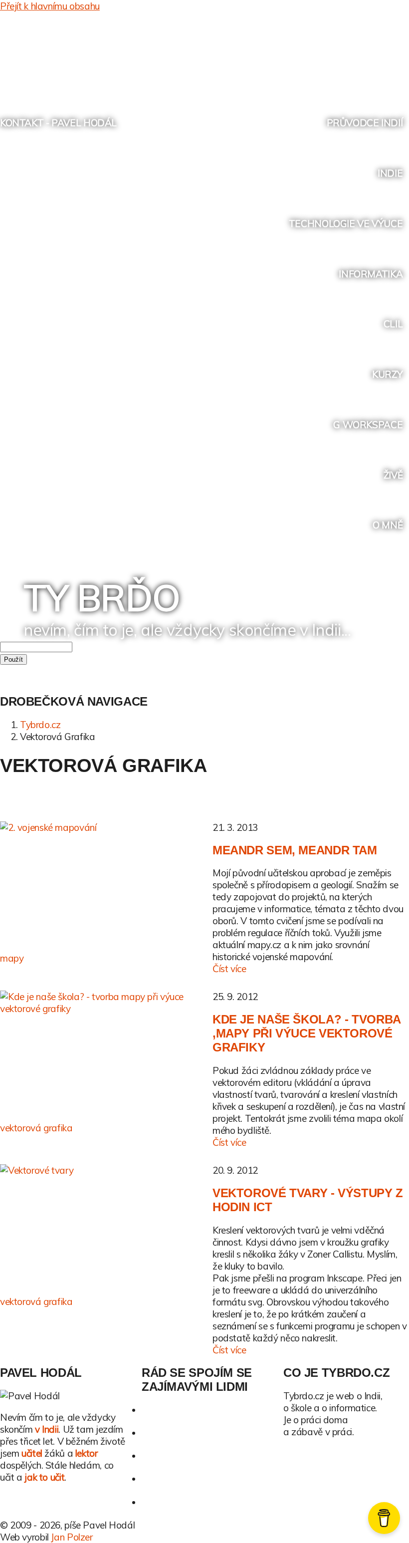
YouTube (362, 54)
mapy (11, 958)
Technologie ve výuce (346, 224)
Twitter (325, 54)
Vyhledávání (400, 54)
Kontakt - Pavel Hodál (58, 123)
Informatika (371, 274)
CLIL (393, 324)
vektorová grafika (36, 1128)
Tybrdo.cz (40, 725)
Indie (390, 173)
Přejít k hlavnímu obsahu (50, 6)
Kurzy (387, 374)
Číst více (229, 969)
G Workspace (368, 425)
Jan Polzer (71, 1537)
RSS (381, 54)
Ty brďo (102, 597)
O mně (388, 525)
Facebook (343, 54)
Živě (393, 475)
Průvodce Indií (365, 123)
